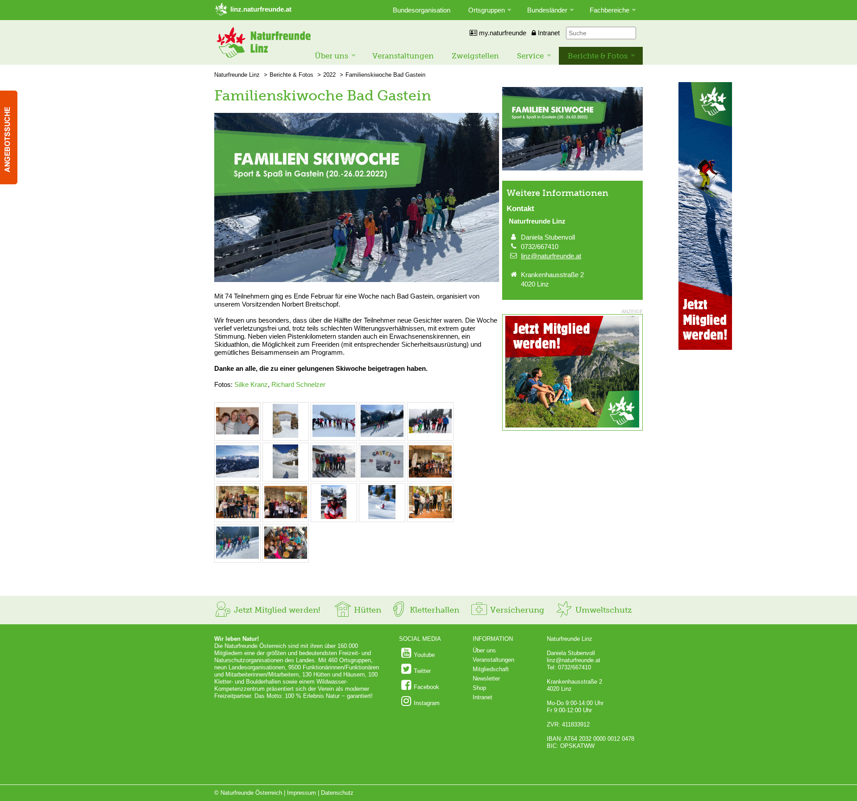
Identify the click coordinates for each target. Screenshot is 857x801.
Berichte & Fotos (598, 55)
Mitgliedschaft (491, 669)
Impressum (301, 792)
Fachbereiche (609, 10)
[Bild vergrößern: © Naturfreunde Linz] (237, 435)
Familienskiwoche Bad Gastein (385, 74)
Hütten (366, 610)
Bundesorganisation (421, 10)
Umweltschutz (602, 610)
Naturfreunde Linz (237, 74)
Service (530, 55)
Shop (479, 688)
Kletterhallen (433, 610)
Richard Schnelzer (298, 384)
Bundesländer (547, 10)
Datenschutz (337, 792)
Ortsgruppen (486, 10)
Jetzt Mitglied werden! (276, 610)
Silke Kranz (251, 384)
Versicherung (516, 610)
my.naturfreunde (501, 33)
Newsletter (486, 678)
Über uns (331, 55)
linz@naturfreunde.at (551, 256)
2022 (329, 74)
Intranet (548, 33)
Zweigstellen (475, 55)
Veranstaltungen (403, 55)
